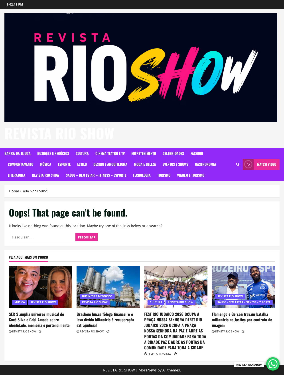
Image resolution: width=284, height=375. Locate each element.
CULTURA (82, 153)
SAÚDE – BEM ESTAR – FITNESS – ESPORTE (96, 175)
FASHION (197, 153)
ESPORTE (64, 164)
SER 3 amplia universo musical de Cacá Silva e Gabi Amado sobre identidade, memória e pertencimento (39, 319)
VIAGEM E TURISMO (190, 175)
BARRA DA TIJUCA (17, 153)
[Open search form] (237, 164)
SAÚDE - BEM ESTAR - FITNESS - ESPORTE (243, 302)
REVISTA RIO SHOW (59, 133)
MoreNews (148, 370)
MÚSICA (45, 164)
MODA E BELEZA (145, 164)
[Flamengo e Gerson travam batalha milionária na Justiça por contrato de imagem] (243, 287)
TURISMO (163, 175)
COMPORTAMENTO (20, 164)
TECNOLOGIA (142, 175)
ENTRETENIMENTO (143, 153)
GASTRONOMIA (205, 164)
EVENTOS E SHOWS (175, 164)
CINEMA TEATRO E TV (110, 153)
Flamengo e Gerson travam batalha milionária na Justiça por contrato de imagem (242, 319)
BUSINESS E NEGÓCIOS (53, 153)
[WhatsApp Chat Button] (273, 364)
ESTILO (82, 164)
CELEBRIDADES (173, 153)
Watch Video (266, 164)
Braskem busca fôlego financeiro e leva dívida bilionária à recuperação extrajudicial (105, 319)
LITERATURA (16, 175)
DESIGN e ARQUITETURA (110, 164)
